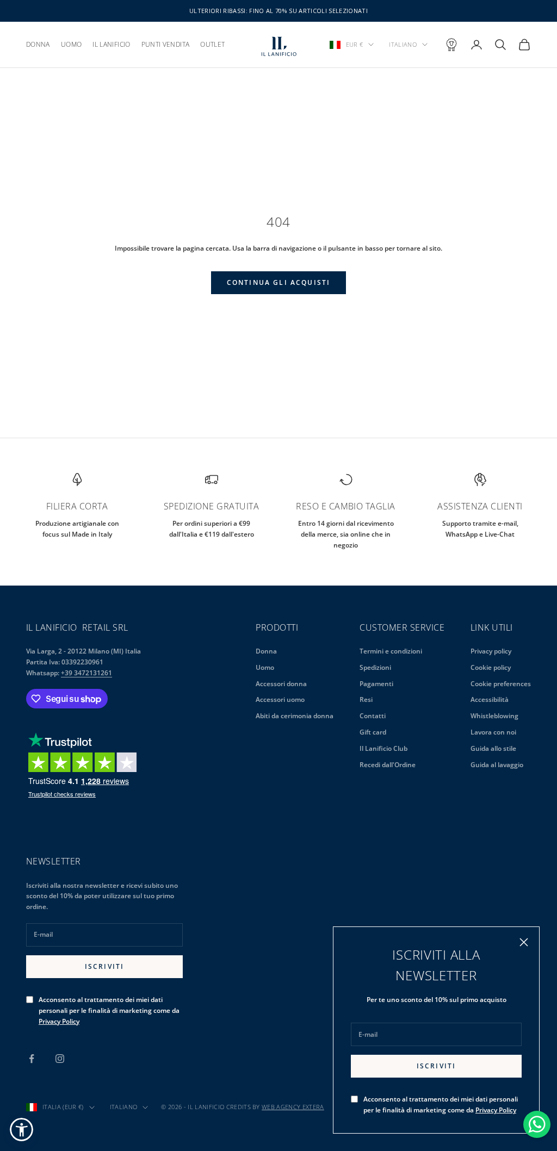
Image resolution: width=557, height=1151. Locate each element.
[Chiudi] (523, 942)
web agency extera (293, 1107)
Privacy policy (491, 651)
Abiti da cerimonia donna (294, 715)
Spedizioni (375, 667)
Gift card (373, 732)
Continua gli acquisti (278, 282)
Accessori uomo (280, 699)
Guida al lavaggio (497, 764)
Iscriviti (436, 1066)
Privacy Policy (495, 1110)
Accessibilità (490, 699)
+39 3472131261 (86, 672)
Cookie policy (491, 667)
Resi (366, 699)
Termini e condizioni (391, 651)
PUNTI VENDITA (165, 44)
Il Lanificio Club (383, 748)
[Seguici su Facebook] (31, 1058)
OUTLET (212, 44)
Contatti (373, 715)
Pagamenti (376, 683)
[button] (21, 1129)
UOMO (71, 44)
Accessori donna (281, 683)
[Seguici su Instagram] (59, 1058)
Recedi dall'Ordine (388, 764)
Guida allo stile (493, 748)
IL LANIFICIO (111, 44)
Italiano (403, 44)
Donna (266, 651)
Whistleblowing (494, 715)
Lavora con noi (493, 732)
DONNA (38, 44)
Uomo (265, 667)
